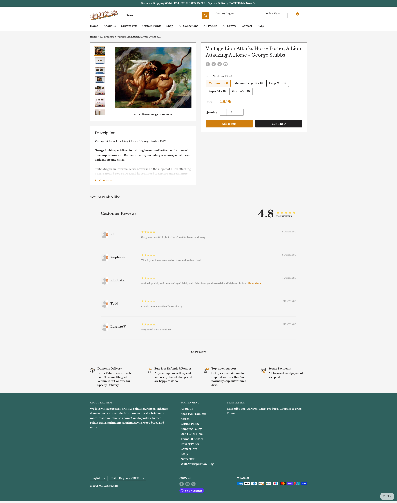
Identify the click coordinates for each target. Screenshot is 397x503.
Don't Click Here (192, 433)
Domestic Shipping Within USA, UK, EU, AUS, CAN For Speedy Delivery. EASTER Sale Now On (198, 3)
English (96, 478)
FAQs (260, 25)
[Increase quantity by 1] (240, 112)
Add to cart (229, 123)
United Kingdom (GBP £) (125, 478)
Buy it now (279, 123)
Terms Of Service (192, 439)
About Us (110, 25)
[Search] (205, 15)
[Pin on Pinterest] (214, 64)
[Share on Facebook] (208, 64)
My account (273, 17)
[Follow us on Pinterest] (193, 484)
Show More (254, 283)
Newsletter (187, 459)
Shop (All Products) (193, 413)
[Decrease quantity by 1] (223, 112)
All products (107, 36)
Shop (169, 25)
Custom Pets (129, 25)
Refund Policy (190, 423)
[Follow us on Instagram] (187, 484)
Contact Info (189, 448)
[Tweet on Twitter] (219, 64)
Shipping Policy (191, 428)
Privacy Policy (190, 443)
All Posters (210, 25)
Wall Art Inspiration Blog (197, 463)
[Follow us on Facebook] (181, 484)
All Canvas (229, 25)
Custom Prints (151, 25)
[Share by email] (225, 64)
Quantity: (212, 112)
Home (94, 25)
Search (185, 418)
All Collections (188, 25)
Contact (247, 25)
